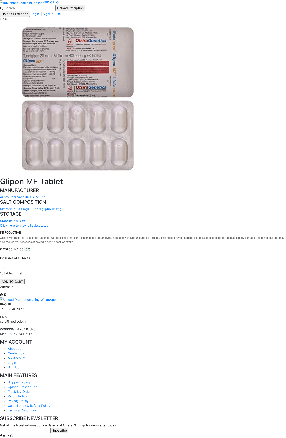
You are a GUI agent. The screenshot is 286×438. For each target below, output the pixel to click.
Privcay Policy (18, 401)
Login (35, 14)
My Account (16, 358)
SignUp (48, 14)
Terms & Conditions (22, 410)
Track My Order (19, 392)
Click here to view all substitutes (24, 225)
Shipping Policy (19, 382)
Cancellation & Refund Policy (29, 405)
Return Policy (17, 396)
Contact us (16, 353)
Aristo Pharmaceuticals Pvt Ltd (23, 197)
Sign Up (13, 367)
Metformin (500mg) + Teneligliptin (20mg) (31, 209)
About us (14, 349)
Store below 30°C (13, 221)
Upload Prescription (22, 387)
